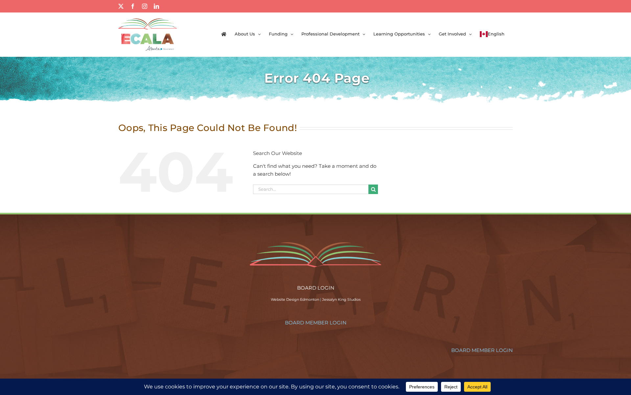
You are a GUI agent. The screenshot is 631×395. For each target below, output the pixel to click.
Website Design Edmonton (295, 299)
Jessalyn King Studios (341, 299)
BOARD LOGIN (315, 288)
